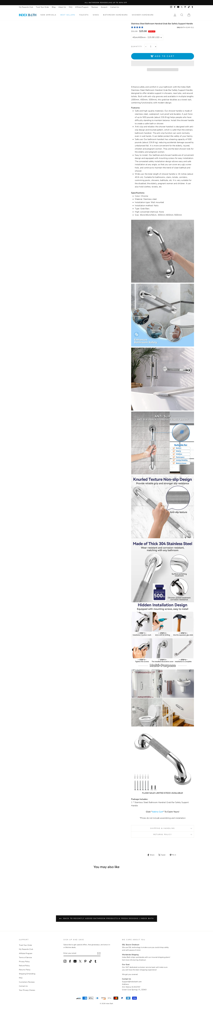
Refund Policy (24, 965)
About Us (62, 7)
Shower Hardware (143, 15)
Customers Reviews (27, 982)
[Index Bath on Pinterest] (85, 961)
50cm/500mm (39, 894)
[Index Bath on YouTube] (75, 961)
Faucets (84, 15)
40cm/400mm (35, 894)
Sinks (96, 15)
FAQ (70, 7)
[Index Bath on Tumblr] (95, 961)
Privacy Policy (24, 961)
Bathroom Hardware (115, 15)
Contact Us (114, 7)
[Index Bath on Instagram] (64, 961)
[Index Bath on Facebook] (70, 961)
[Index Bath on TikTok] (90, 961)
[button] (137, 27)
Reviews (94, 7)
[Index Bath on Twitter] (80, 961)
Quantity (136, 46)
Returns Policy (162, 834)
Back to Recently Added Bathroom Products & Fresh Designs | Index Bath (108, 918)
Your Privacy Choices (27, 990)
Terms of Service (25, 957)
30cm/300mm (32, 894)
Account (104, 7)
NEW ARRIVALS (48, 15)
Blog (54, 7)
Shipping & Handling (162, 828)
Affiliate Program (82, 7)
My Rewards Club (26, 7)
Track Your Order (42, 7)
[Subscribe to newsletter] (98, 953)
